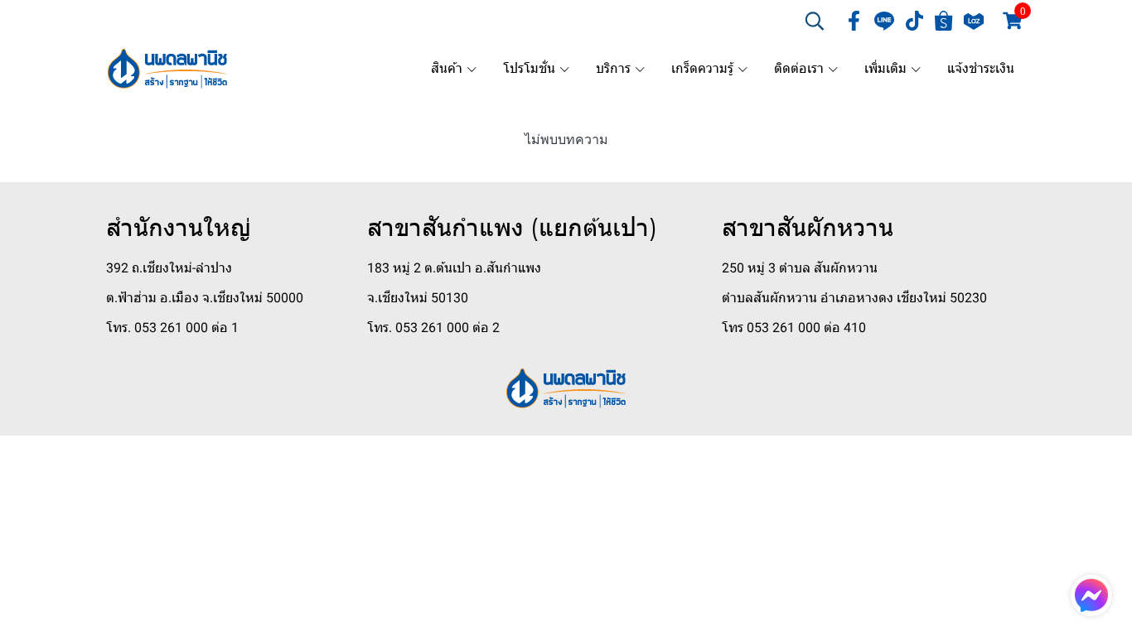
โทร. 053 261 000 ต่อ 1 (172, 327)
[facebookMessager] (1091, 595)
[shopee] (944, 20)
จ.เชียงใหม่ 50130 (417, 298)
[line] (884, 20)
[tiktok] (914, 20)
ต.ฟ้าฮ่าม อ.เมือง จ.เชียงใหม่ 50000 (204, 298)
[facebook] (854, 20)
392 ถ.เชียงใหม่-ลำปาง (169, 268)
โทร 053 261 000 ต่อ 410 (794, 327)
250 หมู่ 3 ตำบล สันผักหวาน (800, 268)
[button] (815, 21)
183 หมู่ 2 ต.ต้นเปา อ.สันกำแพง (454, 268)
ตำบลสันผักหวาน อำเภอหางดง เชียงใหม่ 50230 (854, 298)
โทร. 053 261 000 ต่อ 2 (433, 327)
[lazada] (973, 20)
